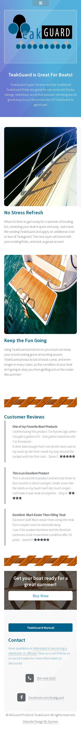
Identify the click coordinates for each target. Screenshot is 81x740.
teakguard (46, 697)
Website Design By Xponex (40, 721)
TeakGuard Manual (40, 627)
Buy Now (41, 595)
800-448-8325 (46, 678)
